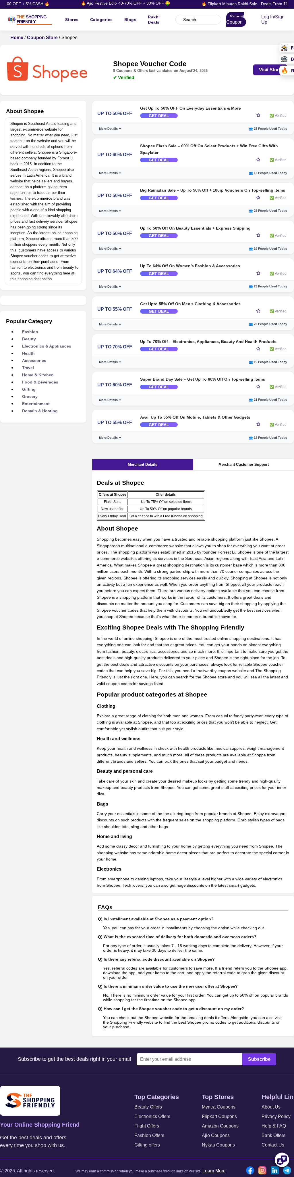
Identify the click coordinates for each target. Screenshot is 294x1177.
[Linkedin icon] (276, 1171)
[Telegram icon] (288, 1171)
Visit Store (270, 69)
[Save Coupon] (258, 115)
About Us (271, 1106)
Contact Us (273, 1144)
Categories (101, 19)
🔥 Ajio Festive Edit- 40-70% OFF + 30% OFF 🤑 (117, 3)
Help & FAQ (274, 1125)
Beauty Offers (148, 1106)
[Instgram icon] (263, 1171)
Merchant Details (142, 464)
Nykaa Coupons (218, 1144)
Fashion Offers (149, 1135)
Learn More (214, 1170)
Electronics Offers (152, 1116)
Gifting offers (147, 1144)
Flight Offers (146, 1125)
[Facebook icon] (251, 1171)
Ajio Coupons (216, 1135)
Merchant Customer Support (243, 464)
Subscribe (259, 1059)
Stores (72, 19)
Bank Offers (273, 1135)
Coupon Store (42, 37)
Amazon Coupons (220, 1125)
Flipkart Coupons (219, 1116)
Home (16, 37)
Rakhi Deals (154, 19)
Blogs (130, 19)
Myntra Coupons (218, 1106)
